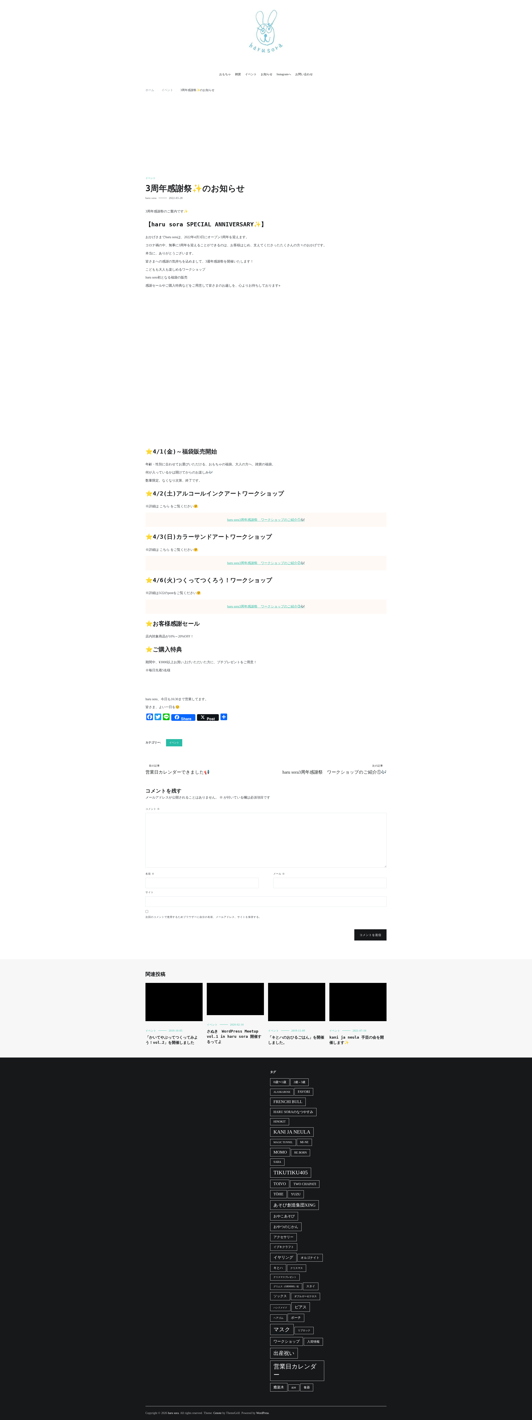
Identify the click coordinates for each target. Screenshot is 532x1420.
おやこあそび (284, 1216)
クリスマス (296, 1268)
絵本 (294, 1388)
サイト (149, 892)
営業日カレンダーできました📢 (177, 769)
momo (280, 1152)
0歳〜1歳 (279, 1082)
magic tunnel (283, 1142)
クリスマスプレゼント (284, 1277)
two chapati (304, 1184)
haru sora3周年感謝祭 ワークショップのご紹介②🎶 (266, 563)
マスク (281, 1329)
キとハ (278, 1268)
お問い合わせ (304, 74)
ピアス (301, 1307)
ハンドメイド (280, 1308)
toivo (279, 1184)
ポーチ (296, 1317)
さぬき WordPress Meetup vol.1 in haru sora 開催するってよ (234, 1036)
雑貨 (238, 74)
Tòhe (278, 1194)
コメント (152, 808)
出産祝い (283, 1353)
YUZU (295, 1194)
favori (304, 1091)
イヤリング (283, 1257)
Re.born (300, 1152)
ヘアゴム (278, 1317)
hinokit (279, 1121)
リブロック (304, 1330)
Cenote (217, 1413)
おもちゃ (225, 74)
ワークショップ (286, 1341)
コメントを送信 (370, 935)
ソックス (280, 1296)
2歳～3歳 (299, 1082)
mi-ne (304, 1142)
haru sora (150, 198)
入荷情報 (313, 1341)
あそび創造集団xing (294, 1205)
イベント (251, 74)
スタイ (310, 1286)
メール (279, 873)
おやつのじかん (285, 1227)
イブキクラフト (283, 1247)
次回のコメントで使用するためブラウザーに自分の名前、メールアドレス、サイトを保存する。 (203, 917)
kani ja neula (291, 1132)
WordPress (262, 1413)
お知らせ (266, 74)
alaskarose (281, 1092)
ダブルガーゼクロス (305, 1296)
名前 (149, 873)
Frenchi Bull (287, 1102)
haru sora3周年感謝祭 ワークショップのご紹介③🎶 (266, 606)
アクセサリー (283, 1237)
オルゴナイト (310, 1257)
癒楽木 (278, 1387)
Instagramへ (284, 74)
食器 (307, 1387)
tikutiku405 (290, 1173)
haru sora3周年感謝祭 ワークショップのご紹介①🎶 (266, 519)
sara (277, 1162)
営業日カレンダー (294, 1370)
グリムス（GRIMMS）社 (286, 1286)
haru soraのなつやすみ (293, 1112)
